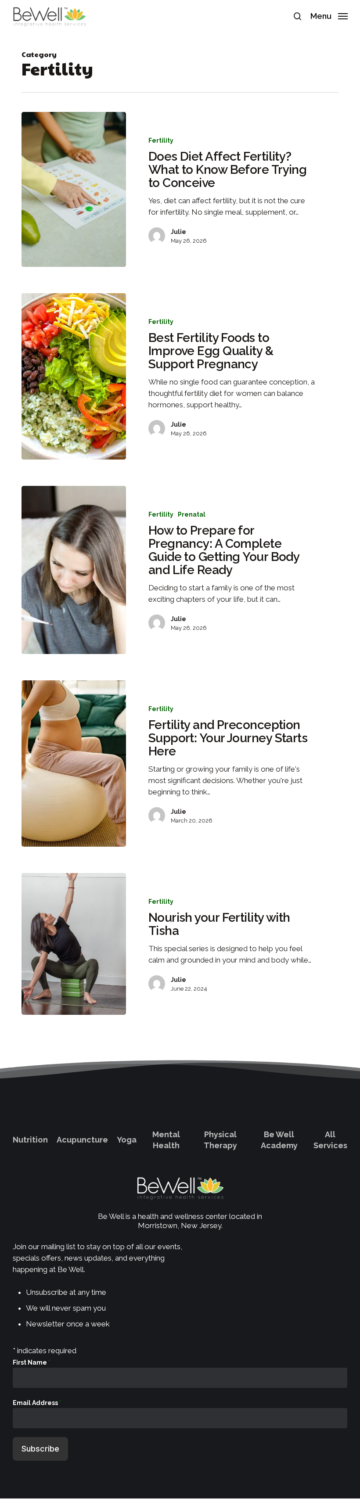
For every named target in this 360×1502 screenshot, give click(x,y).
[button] (329, 15)
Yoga (127, 1139)
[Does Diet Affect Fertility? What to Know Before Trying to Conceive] (74, 189)
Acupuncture (82, 1139)
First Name (31, 1362)
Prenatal (191, 514)
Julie (178, 231)
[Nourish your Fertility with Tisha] (74, 944)
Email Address (37, 1402)
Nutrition (30, 1139)
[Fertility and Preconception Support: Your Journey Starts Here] (74, 763)
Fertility (160, 140)
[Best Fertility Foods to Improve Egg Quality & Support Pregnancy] (74, 376)
